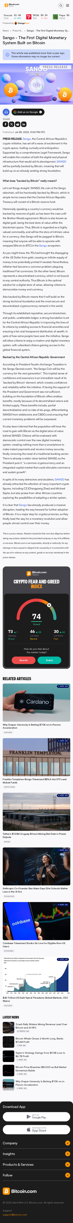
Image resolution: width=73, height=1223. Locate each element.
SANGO (61, 161)
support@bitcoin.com (15, 1214)
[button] (41, 112)
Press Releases (18, 30)
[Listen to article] (6, 112)
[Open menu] (67, 5)
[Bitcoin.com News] (12, 5)
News (6, 30)
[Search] (60, 5)
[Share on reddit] (17, 124)
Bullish (49, 660)
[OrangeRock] (21, 23)
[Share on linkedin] (23, 124)
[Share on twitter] (11, 124)
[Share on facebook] (5, 124)
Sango (27, 138)
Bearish (24, 660)
